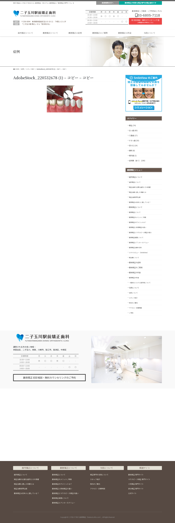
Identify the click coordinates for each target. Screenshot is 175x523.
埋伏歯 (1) (133, 155)
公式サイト (132, 493)
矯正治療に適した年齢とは (137, 192)
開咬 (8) (132, 150)
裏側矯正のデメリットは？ (137, 222)
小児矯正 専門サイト (136, 484)
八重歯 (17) (133, 135)
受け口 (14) (133, 145)
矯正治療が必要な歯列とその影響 (139, 187)
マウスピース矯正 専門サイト (139, 479)
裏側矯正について (135, 207)
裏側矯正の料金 (135, 272)
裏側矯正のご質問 (135, 267)
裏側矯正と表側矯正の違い (137, 227)
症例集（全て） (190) (137, 160)
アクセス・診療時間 (135, 308)
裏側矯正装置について (136, 237)
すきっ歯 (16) (134, 140)
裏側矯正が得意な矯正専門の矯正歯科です (140, 3)
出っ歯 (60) (133, 130)
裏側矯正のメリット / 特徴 (137, 217)
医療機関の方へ (107, 3)
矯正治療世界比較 (134, 197)
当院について (134, 287)
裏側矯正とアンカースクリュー (139, 242)
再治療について (134, 257)
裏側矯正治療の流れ (135, 247)
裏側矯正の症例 (135, 262)
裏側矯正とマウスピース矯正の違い (140, 232)
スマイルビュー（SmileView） (139, 252)
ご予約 (131, 313)
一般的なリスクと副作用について (139, 283)
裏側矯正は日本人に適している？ (139, 202)
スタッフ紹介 (133, 298)
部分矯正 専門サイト (136, 488)
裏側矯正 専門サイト (136, 474)
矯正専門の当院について (99, 474)
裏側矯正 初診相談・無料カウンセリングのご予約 (49, 377)
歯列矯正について (135, 177)
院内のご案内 (133, 303)
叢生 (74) (132, 125)
